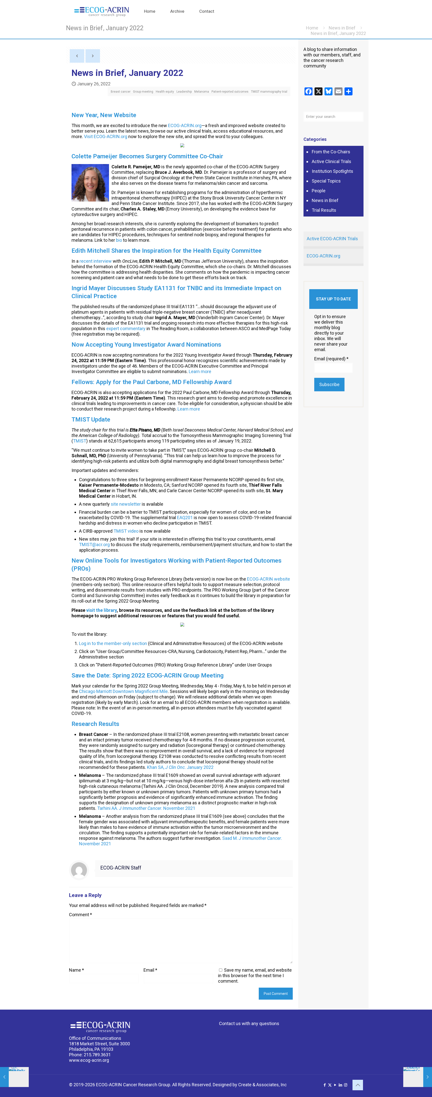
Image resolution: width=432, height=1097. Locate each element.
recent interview (96, 261)
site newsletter (126, 504)
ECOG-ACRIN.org (185, 125)
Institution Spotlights (332, 171)
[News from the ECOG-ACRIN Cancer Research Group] (101, 11)
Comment (80, 914)
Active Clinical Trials (331, 161)
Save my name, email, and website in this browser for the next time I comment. (255, 975)
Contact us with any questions (249, 1023)
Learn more (200, 371)
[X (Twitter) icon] (330, 1085)
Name (76, 970)
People (319, 190)
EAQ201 (185, 517)
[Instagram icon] (346, 1085)
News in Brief (342, 27)
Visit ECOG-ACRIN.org (105, 136)
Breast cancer (120, 91)
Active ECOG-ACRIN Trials (332, 238)
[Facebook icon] (324, 1085)
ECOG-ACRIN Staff (120, 868)
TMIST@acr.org (94, 544)
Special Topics (326, 181)
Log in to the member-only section (113, 643)
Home (312, 27)
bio (119, 240)
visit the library (101, 610)
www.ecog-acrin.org (89, 1060)
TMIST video (126, 531)
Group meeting (143, 91)
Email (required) (331, 358)
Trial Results (324, 210)
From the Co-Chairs (331, 151)
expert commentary (126, 328)
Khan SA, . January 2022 (180, 767)
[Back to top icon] (357, 1085)
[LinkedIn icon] (340, 1085)
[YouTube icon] (335, 1085)
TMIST (79, 440)
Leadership (184, 91)
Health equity (165, 91)
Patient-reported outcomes (230, 91)
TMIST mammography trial (269, 91)
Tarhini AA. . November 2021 (146, 808)
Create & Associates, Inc (262, 1084)
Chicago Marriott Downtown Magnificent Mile (123, 691)
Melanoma (201, 91)
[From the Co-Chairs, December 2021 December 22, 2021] (14, 1077)
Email (150, 970)
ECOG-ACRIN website (268, 579)
